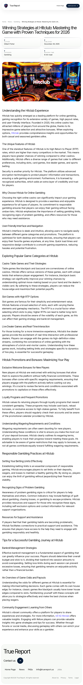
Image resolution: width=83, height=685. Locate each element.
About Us (55, 678)
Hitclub (15, 133)
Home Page (10, 669)
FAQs (30, 669)
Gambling (17, 22)
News (10, 22)
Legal (77, 678)
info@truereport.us (45, 669)
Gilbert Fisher (9, 44)
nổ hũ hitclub (62, 615)
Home (4, 22)
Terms (70, 678)
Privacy (63, 678)
